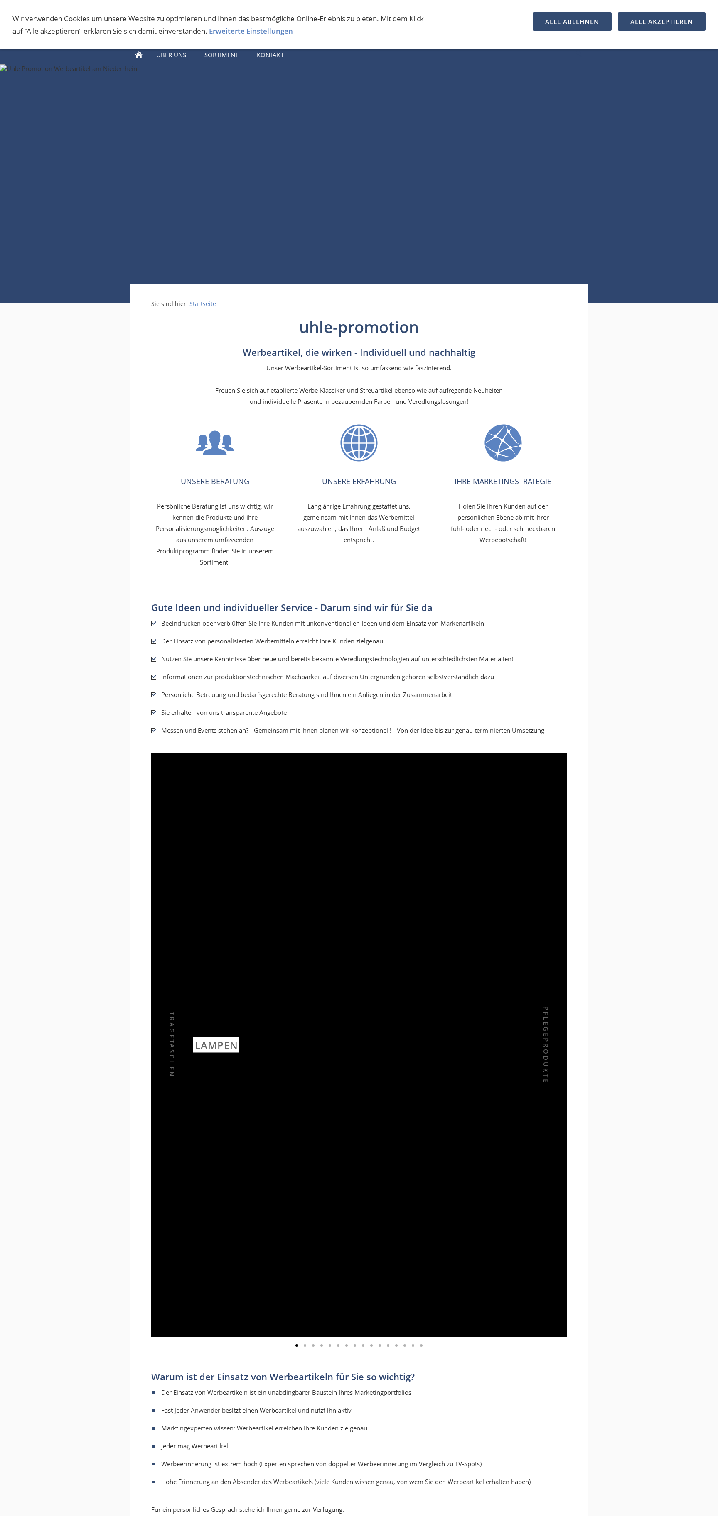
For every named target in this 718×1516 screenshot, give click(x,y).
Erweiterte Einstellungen (251, 31)
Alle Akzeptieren (661, 21)
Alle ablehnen (572, 21)
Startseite (202, 304)
